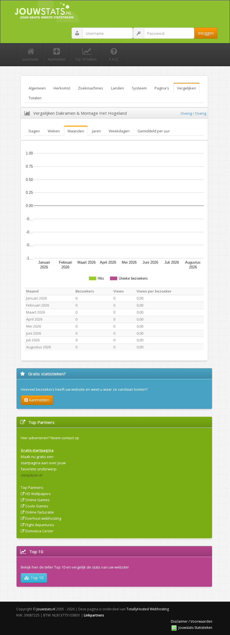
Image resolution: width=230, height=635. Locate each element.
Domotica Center (39, 530)
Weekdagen (119, 131)
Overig (186, 113)
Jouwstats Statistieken (195, 627)
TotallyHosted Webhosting (148, 609)
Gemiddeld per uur (153, 131)
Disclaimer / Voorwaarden (191, 621)
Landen (117, 88)
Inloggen (206, 33)
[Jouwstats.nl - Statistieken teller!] (174, 627)
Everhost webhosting (43, 518)
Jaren (96, 131)
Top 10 (36, 577)
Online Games (37, 499)
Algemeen (37, 88)
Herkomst (62, 88)
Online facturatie (39, 512)
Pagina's (162, 88)
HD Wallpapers (38, 493)
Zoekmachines (90, 88)
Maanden (76, 131)
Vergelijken (186, 88)
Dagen (34, 131)
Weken (54, 131)
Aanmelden (38, 399)
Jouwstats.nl (45, 609)
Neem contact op (64, 437)
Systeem (139, 88)
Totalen (35, 97)
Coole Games (36, 506)
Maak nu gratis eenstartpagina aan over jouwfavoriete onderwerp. (43, 462)
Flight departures (39, 524)
